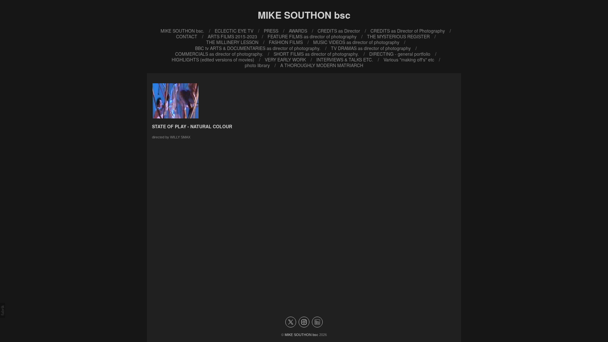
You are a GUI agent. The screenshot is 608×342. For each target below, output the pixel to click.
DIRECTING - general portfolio (399, 54)
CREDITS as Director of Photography (407, 31)
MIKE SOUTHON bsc (301, 335)
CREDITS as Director (339, 31)
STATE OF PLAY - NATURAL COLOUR (192, 126)
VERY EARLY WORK (285, 59)
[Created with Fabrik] (2, 310)
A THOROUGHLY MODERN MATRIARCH (321, 65)
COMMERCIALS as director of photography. (219, 54)
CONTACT (186, 36)
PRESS (271, 31)
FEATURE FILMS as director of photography (312, 36)
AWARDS (298, 31)
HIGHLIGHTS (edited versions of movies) (213, 59)
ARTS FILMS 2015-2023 (232, 36)
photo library (257, 65)
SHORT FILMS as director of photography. (316, 54)
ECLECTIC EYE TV (234, 31)
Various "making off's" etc (408, 59)
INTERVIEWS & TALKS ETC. (344, 59)
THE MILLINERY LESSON (232, 42)
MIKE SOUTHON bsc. (182, 31)
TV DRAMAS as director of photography (371, 48)
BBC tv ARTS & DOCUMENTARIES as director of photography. (257, 48)
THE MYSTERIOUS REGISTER (398, 36)
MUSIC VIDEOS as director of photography (356, 42)
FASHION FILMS (286, 42)
